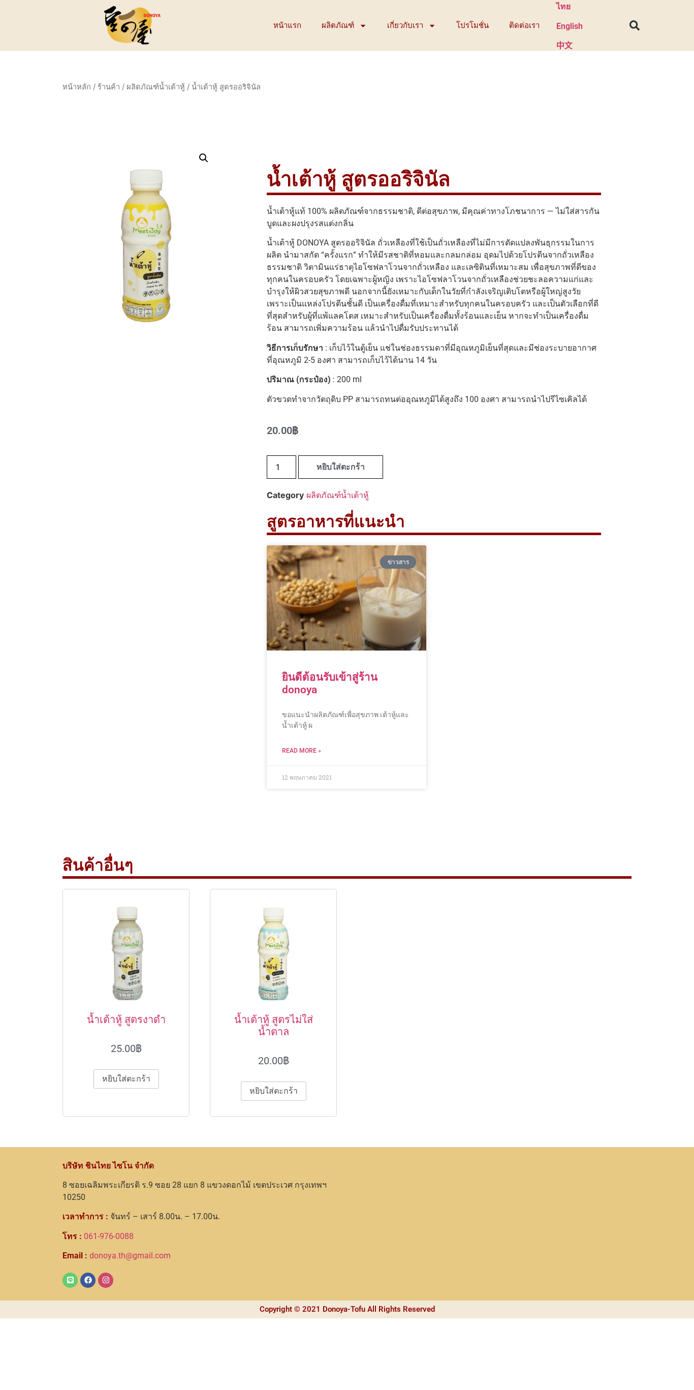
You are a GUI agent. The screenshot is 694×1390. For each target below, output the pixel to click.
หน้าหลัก (76, 86)
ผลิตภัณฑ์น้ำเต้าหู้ (156, 86)
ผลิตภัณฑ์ (338, 25)
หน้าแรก (287, 25)
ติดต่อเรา (524, 25)
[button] (634, 25)
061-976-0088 (98, 1236)
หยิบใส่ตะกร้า (341, 467)
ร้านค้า (109, 86)
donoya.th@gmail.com (116, 1255)
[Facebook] (88, 1280)
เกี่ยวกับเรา (405, 25)
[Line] (70, 1280)
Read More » (301, 750)
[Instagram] (105, 1280)
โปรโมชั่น (472, 25)
